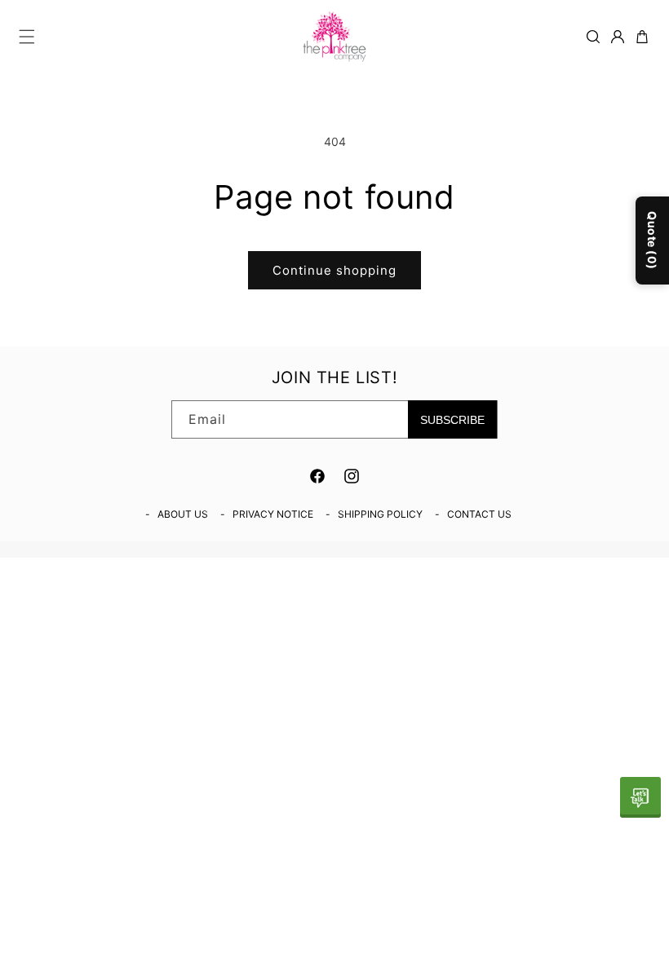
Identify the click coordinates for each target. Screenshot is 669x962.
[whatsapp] (640, 797)
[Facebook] (317, 476)
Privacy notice (273, 514)
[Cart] (642, 37)
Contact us (479, 514)
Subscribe (452, 419)
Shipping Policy (380, 514)
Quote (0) (652, 240)
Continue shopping (334, 270)
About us (182, 514)
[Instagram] (351, 476)
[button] (27, 37)
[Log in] (617, 37)
